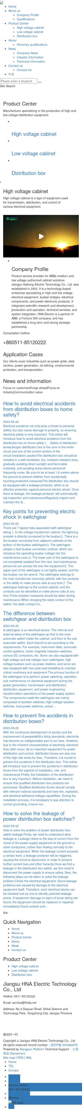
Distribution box (27, 36)
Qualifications (26, 19)
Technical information (31, 61)
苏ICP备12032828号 (64, 1045)
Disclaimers (17, 1053)
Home (12, 6)
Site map (9, 1057)
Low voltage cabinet (30, 32)
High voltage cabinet (30, 27)
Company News (27, 53)
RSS (20, 1057)
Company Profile (28, 15)
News (12, 49)
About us (14, 10)
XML (29, 1057)
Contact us (15, 65)
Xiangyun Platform (32, 1049)
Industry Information (30, 57)
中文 (11, 74)
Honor (12, 40)
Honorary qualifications (32, 44)
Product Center (18, 23)
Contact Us (24, 70)
